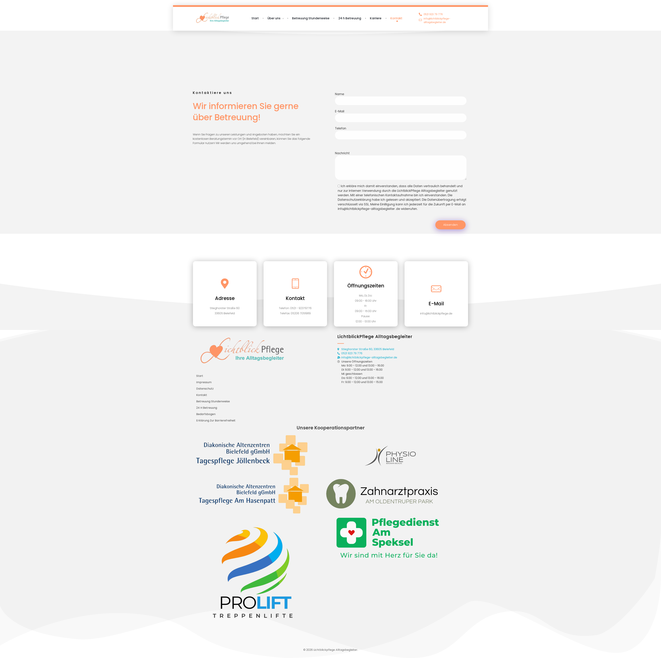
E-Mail (339, 111)
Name (339, 94)
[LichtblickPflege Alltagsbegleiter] (215, 17)
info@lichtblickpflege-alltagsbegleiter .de (369, 209)
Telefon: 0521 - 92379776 (295, 308)
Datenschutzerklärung (354, 200)
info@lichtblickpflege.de (436, 313)
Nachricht (342, 153)
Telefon (340, 128)
